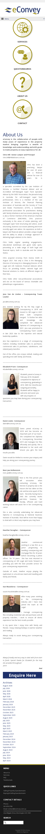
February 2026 (8, 702)
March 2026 (7, 699)
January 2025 (8, 736)
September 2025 (9, 715)
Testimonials (8, 780)
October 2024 (8, 744)
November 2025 (9, 710)
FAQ (4, 777)
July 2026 (6, 688)
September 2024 (9, 747)
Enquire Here (22, 675)
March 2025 (7, 731)
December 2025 (9, 707)
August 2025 (7, 718)
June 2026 (6, 691)
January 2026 (8, 704)
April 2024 (6, 761)
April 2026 (6, 696)
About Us (6, 773)
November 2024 (9, 742)
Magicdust (25, 832)
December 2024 (9, 739)
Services (6, 775)
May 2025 (6, 726)
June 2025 (6, 723)
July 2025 (6, 720)
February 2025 (8, 734)
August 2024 (7, 750)
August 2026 (7, 686)
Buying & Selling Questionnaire (14, 793)
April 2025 (6, 728)
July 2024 (6, 752)
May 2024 (6, 758)
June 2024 (6, 755)
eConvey (22, 9)
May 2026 (6, 694)
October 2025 (8, 712)
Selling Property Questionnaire (14, 791)
